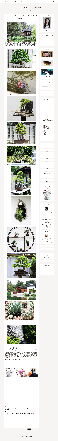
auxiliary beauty (47, 222)
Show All (52, 242)
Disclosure (14, 1)
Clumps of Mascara (46, 227)
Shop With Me (21, 1)
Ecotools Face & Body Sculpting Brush (47, 67)
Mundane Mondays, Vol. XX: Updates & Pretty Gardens (48, 120)
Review (47, 150)
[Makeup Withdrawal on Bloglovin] (47, 193)
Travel (47, 179)
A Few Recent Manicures (46, 127)
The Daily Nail (47, 233)
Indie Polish (47, 160)
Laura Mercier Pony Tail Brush (47, 115)
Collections (47, 156)
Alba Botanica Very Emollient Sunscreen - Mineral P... (46, 119)
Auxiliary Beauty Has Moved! (46, 223)
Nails (47, 146)
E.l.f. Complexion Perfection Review (47, 58)
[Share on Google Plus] (36, 363)
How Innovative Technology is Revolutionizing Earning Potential (46, 217)
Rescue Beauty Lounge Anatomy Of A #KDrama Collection (48, 122)
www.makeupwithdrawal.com (20, 430)
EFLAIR (38, 436)
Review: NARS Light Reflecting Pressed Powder (47, 76)
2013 (43, 135)
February (44, 133)
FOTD (47, 163)
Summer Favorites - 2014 (46, 126)
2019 (43, 102)
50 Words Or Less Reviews (47, 176)
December (44, 108)
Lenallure (46, 206)
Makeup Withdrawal (29, 7)
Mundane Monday (20, 363)
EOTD (47, 153)
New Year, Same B (44, 228)
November (44, 109)
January (44, 134)
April (43, 131)
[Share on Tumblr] (37, 363)
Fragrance (47, 170)
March (44, 132)
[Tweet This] (34, 363)
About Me (7, 1)
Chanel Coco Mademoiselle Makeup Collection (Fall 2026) (47, 211)
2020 (43, 101)
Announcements (14, 363)
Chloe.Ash (46, 216)
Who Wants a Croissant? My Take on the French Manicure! (47, 238)
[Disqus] (21, 393)
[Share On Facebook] (33, 363)
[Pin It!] (35, 363)
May (43, 130)
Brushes (47, 166)
